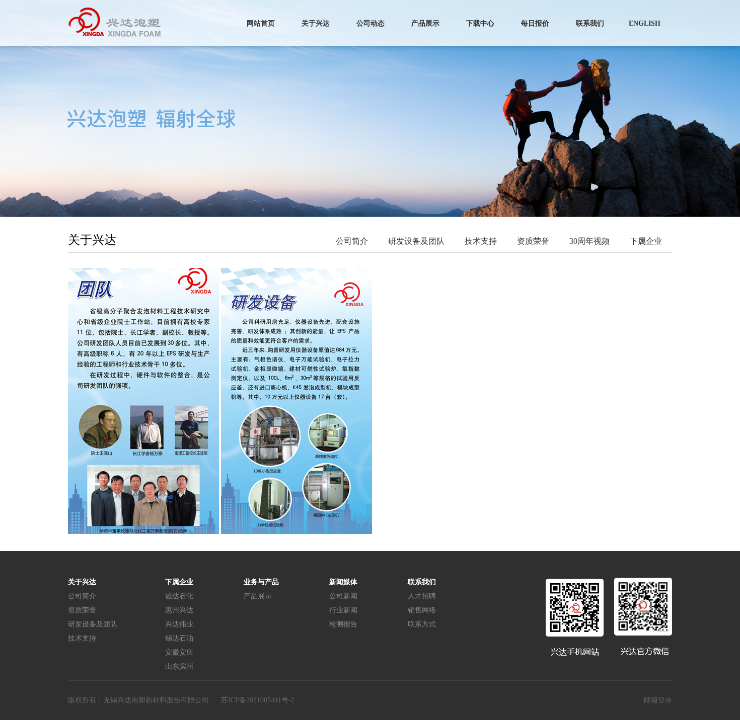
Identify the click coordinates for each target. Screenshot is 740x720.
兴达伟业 (179, 624)
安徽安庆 (179, 652)
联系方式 (422, 624)
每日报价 (535, 23)
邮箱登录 (658, 700)
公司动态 (370, 23)
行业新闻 (343, 610)
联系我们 (590, 23)
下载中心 (480, 23)
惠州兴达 (179, 610)
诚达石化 (179, 596)
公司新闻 (343, 596)
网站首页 (261, 23)
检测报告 (343, 624)
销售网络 (422, 610)
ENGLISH (644, 23)
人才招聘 (422, 596)
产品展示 (425, 23)
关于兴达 (316, 23)
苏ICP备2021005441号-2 (257, 700)
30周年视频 (589, 241)
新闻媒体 (343, 582)
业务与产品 (261, 582)
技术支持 (481, 241)
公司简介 (352, 241)
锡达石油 (179, 638)
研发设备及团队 (416, 241)
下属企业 (646, 241)
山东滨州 (179, 666)
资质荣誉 (533, 241)
